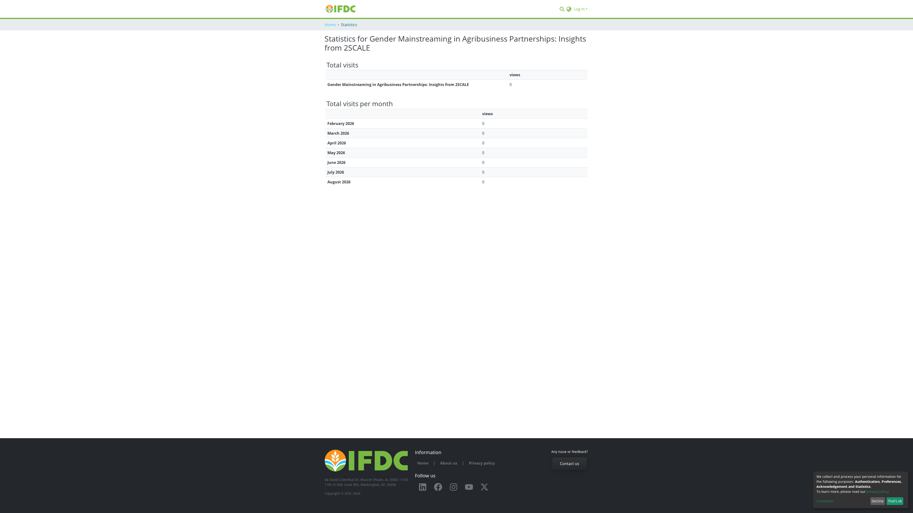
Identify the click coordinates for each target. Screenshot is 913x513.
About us (448, 463)
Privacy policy (482, 463)
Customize (824, 501)
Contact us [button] (569, 463)
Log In (579, 9)
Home (330, 24)
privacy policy (877, 491)
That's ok (895, 501)
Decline (878, 501)
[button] (569, 9)
